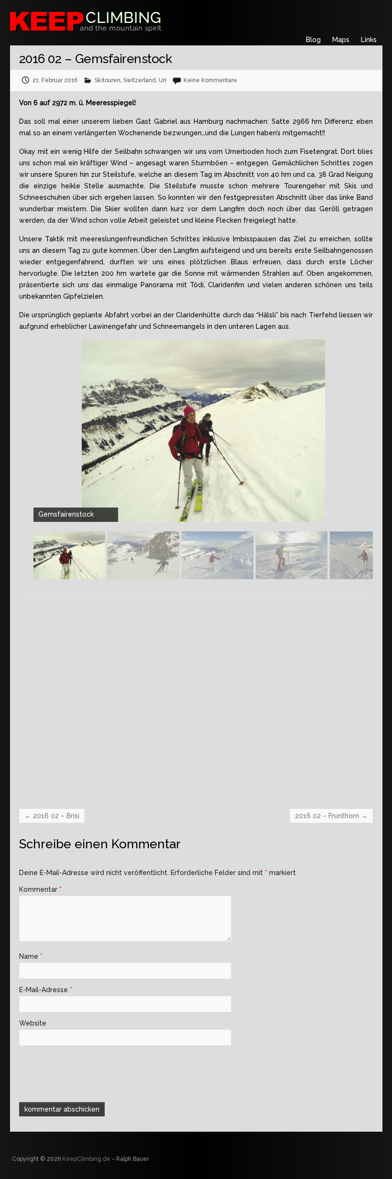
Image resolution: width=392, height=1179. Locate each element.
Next (368, 560)
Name (31, 956)
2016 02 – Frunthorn (331, 816)
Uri (162, 80)
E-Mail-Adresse (45, 990)
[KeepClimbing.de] (132, 20)
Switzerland (139, 80)
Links (369, 39)
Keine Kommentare (210, 80)
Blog (313, 39)
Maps (340, 39)
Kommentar (40, 889)
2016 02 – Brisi (51, 816)
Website (32, 1023)
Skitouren (107, 80)
